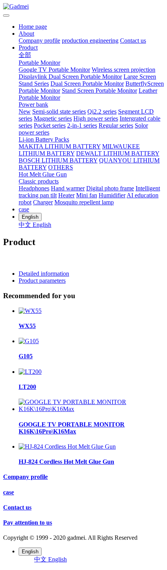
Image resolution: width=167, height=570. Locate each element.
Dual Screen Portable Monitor (87, 83)
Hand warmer (68, 188)
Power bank (33, 104)
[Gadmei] (83, 6)
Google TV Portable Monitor (54, 69)
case (24, 209)
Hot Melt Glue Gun (43, 174)
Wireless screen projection (123, 69)
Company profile (39, 40)
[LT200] (30, 371)
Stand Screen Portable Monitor (99, 90)
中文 (26, 224)
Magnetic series (53, 118)
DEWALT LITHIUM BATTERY (117, 153)
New (25, 111)
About (26, 33)
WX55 (27, 326)
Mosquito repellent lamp (84, 202)
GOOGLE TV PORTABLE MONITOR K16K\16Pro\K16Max (72, 428)
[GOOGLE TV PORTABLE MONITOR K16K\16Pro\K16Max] (91, 409)
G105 (26, 356)
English (42, 224)
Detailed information (44, 273)
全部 (25, 55)
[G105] (29, 341)
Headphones (34, 188)
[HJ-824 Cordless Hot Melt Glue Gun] (67, 446)
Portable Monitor (39, 62)
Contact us (133, 40)
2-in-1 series (82, 125)
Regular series (116, 125)
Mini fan (86, 195)
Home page (33, 26)
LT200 (27, 386)
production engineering (90, 40)
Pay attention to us (27, 522)
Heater (66, 195)
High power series (95, 118)
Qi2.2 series (102, 111)
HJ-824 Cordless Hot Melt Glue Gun (66, 461)
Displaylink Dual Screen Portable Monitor (70, 76)
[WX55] (30, 310)
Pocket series (50, 125)
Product (28, 47)
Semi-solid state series (59, 111)
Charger (43, 202)
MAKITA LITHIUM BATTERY (60, 146)
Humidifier (112, 195)
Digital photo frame (110, 188)
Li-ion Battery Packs (44, 139)
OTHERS (60, 167)
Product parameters (42, 280)
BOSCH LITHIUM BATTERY (58, 160)
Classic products (39, 181)
